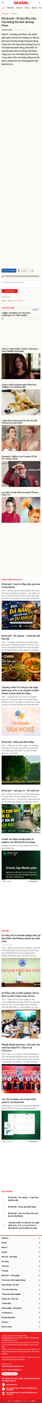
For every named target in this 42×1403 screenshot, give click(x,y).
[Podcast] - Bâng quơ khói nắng (18, 741)
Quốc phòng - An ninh (10, 1285)
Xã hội (27, 8)
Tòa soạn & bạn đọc (10, 1289)
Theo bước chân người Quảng (13, 1280)
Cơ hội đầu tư (7, 1313)
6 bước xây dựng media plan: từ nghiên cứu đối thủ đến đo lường (18, 840)
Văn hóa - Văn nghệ (9, 1257)
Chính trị (19, 8)
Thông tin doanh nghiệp (11, 1294)
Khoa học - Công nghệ (10, 1275)
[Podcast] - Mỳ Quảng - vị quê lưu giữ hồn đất (21, 637)
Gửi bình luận (9, 291)
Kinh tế (34, 8)
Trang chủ (5, 14)
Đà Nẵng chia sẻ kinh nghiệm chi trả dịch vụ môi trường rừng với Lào (20, 994)
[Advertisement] (21, 199)
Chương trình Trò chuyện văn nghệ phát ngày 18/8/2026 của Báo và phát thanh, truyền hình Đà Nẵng (20, 690)
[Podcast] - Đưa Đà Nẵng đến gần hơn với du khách (21, 585)
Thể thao (5, 1266)
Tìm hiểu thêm (32, 881)
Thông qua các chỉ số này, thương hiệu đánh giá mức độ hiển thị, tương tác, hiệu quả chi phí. (20, 1106)
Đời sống (5, 1261)
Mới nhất (10, 8)
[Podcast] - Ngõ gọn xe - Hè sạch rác (20, 790)
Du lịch (4, 1252)
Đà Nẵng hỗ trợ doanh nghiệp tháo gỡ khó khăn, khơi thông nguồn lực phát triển (21, 938)
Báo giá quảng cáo (9, 1374)
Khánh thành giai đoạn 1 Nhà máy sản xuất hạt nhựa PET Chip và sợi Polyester (21, 1047)
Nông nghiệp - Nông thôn (12, 1308)
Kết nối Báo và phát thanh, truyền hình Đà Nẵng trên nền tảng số (21, 1380)
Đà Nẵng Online (11, 1384)
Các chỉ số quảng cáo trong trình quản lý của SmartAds (19, 1101)
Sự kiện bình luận (8, 1317)
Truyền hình (6, 1303)
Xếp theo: (4, 301)
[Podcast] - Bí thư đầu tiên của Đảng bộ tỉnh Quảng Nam (22, 276)
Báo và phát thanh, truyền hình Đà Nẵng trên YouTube (21, 1393)
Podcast (14, 14)
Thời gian (10, 301)
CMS (18, 1401)
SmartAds (8, 881)
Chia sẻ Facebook (10, 270)
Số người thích (19, 301)
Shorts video (7, 1327)
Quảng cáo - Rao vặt (10, 1299)
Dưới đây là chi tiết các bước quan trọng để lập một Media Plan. (20, 846)
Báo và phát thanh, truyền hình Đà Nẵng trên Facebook (21, 1389)
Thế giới (5, 1271)
